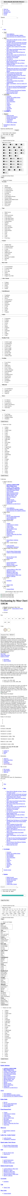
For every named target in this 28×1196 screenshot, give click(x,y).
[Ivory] (8, 630)
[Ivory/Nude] (5, 630)
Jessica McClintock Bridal (13, 490)
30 (11, 156)
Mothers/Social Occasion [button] (7, 1165)
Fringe (6, 305)
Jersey (6, 323)
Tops (6, 235)
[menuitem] (15, 9)
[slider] (24, 895)
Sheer (6, 272)
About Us (6, 758)
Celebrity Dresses (9, 246)
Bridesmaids (8, 187)
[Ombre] (2, 955)
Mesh (6, 326)
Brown (6, 466)
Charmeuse (7, 318)
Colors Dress (10, 526)
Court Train (8, 346)
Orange (7, 459)
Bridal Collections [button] (5, 1065)
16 (17, 150)
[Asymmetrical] (4, 973)
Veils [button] (5, 582)
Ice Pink (7, 448)
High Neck (7, 365)
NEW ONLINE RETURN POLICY (14, 2)
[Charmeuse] (3, 965)
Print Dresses (8, 226)
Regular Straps (8, 415)
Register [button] (6, 874)
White (6, 472)
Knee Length (8, 349)
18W (20, 158)
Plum (6, 456)
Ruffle (6, 309)
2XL (6, 172)
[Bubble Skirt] (5, 938)
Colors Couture (10, 527)
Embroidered (8, 301)
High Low (7, 250)
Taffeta (6, 333)
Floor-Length (8, 348)
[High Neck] (4, 981)
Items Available (7, 660)
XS (20, 167)
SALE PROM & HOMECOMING (15, 509)
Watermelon (8, 454)
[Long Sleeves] (5, 995)
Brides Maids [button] (4, 1099)
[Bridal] (6, 924)
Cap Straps (7, 414)
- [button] (4, 483)
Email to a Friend (5, 656)
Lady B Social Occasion (12, 573)
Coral (6, 460)
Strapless (7, 379)
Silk (6, 332)
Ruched (7, 258)
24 (17, 153)
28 (5, 156)
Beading (7, 296)
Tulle (6, 335)
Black (6, 468)
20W (6, 161)
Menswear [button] (6, 537)
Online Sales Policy (5, 655)
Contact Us (6, 750)
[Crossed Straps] (5, 946)
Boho (6, 213)
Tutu (6, 236)
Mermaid (7, 391)
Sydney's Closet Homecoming (14, 552)
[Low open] (5, 949)
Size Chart (3, 653)
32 (17, 156)
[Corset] (5, 942)
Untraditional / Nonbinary (13, 547)
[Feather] (3, 968)
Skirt (6, 232)
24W (20, 161)
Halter (6, 363)
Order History (7, 770)
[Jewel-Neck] (4, 983)
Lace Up (7, 269)
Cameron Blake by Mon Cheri (14, 569)
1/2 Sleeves (7, 400)
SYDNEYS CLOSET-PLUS (13, 503)
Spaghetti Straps (9, 417)
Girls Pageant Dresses (10, 196)
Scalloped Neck (9, 374)
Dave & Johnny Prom (12, 529)
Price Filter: (6, 134)
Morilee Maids (10, 519)
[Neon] (2, 954)
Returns (5, 752)
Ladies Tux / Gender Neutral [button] (10, 542)
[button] (5, 29)
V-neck (7, 382)
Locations (6, 761)
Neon (6, 285)
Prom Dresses (8, 201)
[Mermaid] (4, 988)
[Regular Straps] (4, 1000)
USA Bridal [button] (6, 849)
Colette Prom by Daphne (12, 524)
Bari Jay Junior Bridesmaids (13, 516)
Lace (6, 307)
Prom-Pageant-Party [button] (6, 1109)
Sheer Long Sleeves (9, 404)
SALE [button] (5, 505)
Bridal (6, 185)
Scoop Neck (8, 376)
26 (23, 153)
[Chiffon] (3, 966)
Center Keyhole (9, 247)
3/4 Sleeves (7, 401)
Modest (7, 223)
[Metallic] (2, 953)
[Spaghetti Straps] (4, 1002)
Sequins (7, 312)
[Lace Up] (5, 947)
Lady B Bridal (10, 491)
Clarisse (8, 523)
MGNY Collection (11, 576)
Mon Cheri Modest (11, 497)
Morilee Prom (10, 533)
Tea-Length (8, 354)
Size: (2, 615)
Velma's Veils (10, 584)
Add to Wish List (4, 652)
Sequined (7, 330)
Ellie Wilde (9, 530)
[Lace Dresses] (5, 935)
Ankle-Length (8, 342)
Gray (6, 469)
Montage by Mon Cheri (12, 572)
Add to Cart (3, 637)
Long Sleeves (8, 403)
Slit (6, 260)
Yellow (7, 427)
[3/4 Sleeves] (5, 993)
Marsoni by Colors (11, 570)
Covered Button (9, 266)
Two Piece (7, 238)
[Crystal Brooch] (4, 962)
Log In (5, 14)
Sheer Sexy (7, 229)
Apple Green (8, 430)
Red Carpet (7, 204)
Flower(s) (7, 304)
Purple (6, 444)
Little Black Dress (9, 218)
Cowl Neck (8, 362)
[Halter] (4, 980)
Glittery (7, 282)
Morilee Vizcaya (10, 564)
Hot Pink (7, 451)
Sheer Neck (8, 377)
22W (13, 161)
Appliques (7, 295)
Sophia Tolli (9, 502)
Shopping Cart (7, 12)
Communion (8, 192)
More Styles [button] (6, 586)
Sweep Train (8, 352)
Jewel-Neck (8, 367)
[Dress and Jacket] (5, 934)
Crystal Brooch (8, 299)
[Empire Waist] (4, 987)
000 (6, 144)
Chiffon (7, 320)
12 (5, 150)
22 (11, 153)
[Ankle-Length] (4, 972)
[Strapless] (4, 1003)
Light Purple (8, 447)
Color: (2, 626)
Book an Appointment (16, 3)
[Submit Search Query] (17, 887)
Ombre (6, 287)
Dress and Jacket (9, 215)
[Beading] (4, 960)
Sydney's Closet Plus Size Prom (14, 534)
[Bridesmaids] (6, 926)
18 (23, 150)
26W (6, 164)
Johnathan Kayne (11, 531)
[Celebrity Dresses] (5, 939)
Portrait (7, 373)
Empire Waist (8, 390)
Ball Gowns (8, 212)
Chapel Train (8, 345)
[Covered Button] (5, 945)
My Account (6, 10)
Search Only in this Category (9, 133)
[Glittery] (2, 952)
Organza (7, 327)
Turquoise (7, 436)
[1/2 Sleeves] (5, 992)
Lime (6, 433)
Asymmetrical (8, 343)
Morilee (8, 498)
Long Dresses (8, 221)
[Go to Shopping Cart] (1, 5)
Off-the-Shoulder (9, 370)
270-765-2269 (4, 3)
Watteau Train (8, 355)
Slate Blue (7, 439)
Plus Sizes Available (10, 257)
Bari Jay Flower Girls (12, 557)
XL (21, 170)
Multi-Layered (8, 252)
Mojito (6, 428)
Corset (6, 249)
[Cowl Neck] (4, 979)
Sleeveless (7, 407)
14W (6, 158)
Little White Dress (9, 219)
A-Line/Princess (9, 388)
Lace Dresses (8, 216)
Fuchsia (7, 453)
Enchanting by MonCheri (13, 488)
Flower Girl (8, 195)
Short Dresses (8, 230)
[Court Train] (4, 976)
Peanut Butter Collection (12, 540)
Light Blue (7, 437)
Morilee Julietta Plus (11, 501)
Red (6, 457)
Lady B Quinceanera (11, 562)
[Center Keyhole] (5, 941)
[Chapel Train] (4, 974)
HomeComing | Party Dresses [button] (8, 1142)
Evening (7, 193)
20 (5, 153)
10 (21, 147)
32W (6, 167)
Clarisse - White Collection (13, 487)
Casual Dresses (8, 189)
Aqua (6, 434)
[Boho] (5, 933)
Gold (6, 465)
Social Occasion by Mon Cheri (14, 575)
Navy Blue (7, 442)
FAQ (5, 753)
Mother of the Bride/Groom (11, 199)
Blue (6, 441)
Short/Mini (7, 351)
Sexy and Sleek (8, 227)
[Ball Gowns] (5, 931)
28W (13, 164)
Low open (7, 271)
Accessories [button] (3, 1178)
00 (12, 144)
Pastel (6, 288)
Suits (8, 541)
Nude (6, 463)
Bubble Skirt (8, 244)
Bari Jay (8, 515)
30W (20, 164)
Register (5, 13)
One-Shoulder (8, 371)
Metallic (7, 284)
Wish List (6, 9)
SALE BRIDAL (10, 508)
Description (6, 659)
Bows (6, 298)
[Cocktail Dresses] (6, 928)
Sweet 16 (7, 205)
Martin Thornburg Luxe (12, 494)
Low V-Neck (8, 368)
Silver (6, 471)
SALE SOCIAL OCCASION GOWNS (16, 510)
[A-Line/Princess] (4, 985)
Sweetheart (7, 380)
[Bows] (4, 961)
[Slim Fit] (4, 989)
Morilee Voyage (10, 499)
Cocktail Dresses (9, 190)
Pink (6, 450)
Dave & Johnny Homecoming (14, 551)
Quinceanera (8, 202)
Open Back (7, 254)
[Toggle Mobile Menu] (1, 780)
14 (11, 150)
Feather (7, 302)
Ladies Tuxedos (10, 545)
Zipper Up (7, 274)
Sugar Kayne (10, 558)
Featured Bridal (10, 589)
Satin (6, 329)
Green (6, 431)
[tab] (15, 492)
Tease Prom (9, 535)
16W (13, 158)
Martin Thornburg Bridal (12, 492)
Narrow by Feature (7, 180)
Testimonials (6, 762)
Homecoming (8, 198)
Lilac (6, 445)
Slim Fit (7, 393)
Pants (6, 224)
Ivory (6, 462)
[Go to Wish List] (2, 5)
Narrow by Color (7, 424)
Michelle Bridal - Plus (12, 495)
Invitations (9, 580)
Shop (5, 784)
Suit (6, 233)
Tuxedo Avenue (7, 870)
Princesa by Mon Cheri (12, 565)
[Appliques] (4, 958)
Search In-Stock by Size (8, 140)
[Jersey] (3, 969)
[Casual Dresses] (6, 927)
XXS (13, 167)
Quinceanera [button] (4, 1157)
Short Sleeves (8, 406)
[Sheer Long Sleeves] (5, 996)
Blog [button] (5, 788)
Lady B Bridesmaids (11, 517)
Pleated (7, 255)
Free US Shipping (8, 764)
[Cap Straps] (4, 999)
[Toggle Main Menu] (1, 27)
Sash (6, 310)
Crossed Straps (8, 268)
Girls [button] (2, 1149)
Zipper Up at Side (9, 275)
